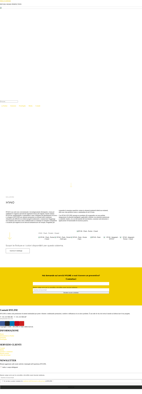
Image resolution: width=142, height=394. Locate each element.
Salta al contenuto (5, 1)
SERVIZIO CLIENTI (10, 344)
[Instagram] (7, 323)
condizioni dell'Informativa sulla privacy (34, 381)
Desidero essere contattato (71, 292)
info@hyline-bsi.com (6, 318)
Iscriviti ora (71, 387)
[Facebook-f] (2, 323)
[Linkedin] (12, 323)
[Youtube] (21, 323)
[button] (71, 100)
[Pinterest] (16, 323)
